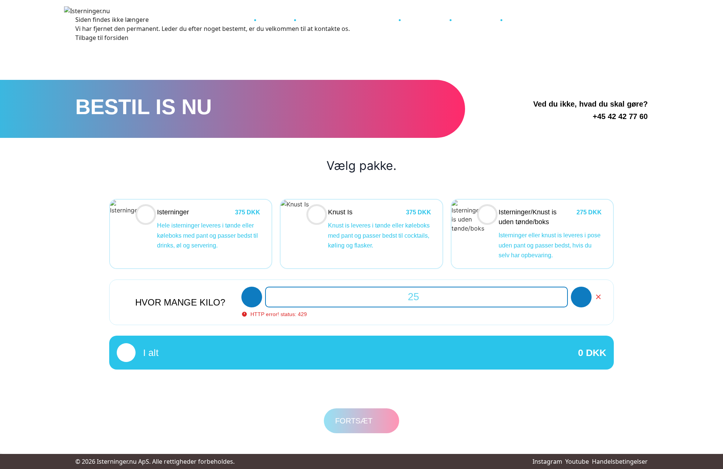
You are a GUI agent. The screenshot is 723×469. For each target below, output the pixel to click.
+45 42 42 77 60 (620, 116)
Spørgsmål (422, 17)
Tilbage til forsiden (101, 38)
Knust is (272, 17)
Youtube (577, 461)
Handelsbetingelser (620, 461)
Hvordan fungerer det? (338, 17)
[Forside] (241, 16)
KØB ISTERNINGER (532, 17)
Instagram (547, 461)
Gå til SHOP (473, 17)
